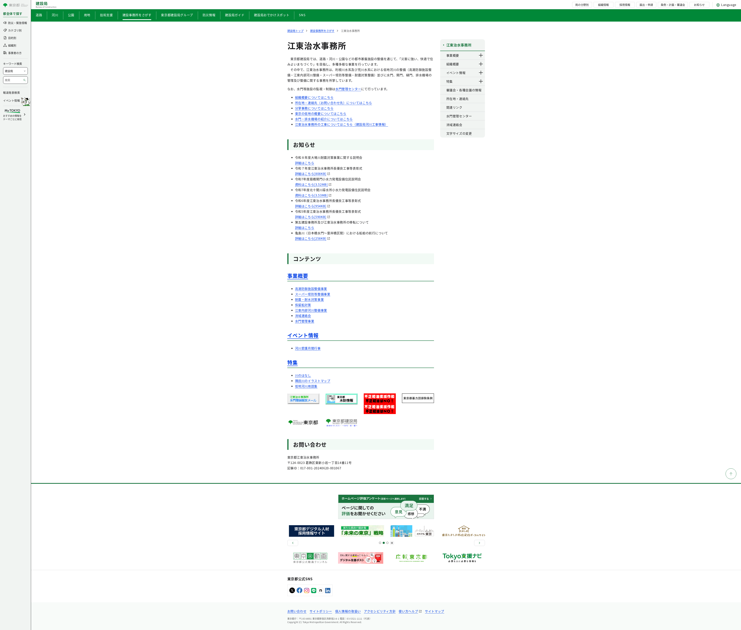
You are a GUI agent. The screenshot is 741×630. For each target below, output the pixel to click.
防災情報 (209, 15)
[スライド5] (384, 543)
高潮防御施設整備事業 (311, 288)
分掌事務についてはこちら (314, 108)
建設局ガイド (234, 15)
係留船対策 (303, 304)
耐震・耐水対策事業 (309, 299)
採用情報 (624, 5)
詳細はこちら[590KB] (310, 216)
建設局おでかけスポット (271, 15)
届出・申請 (646, 5)
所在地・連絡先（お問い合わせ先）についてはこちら (333, 102)
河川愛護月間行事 (308, 348)
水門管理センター (348, 89)
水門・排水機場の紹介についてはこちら (324, 119)
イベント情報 (303, 335)
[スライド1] (380, 543)
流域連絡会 (303, 315)
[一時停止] (392, 543)
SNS (302, 15)
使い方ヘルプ (408, 611)
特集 (292, 362)
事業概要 (297, 275)
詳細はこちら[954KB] (310, 206)
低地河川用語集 (306, 386)
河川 (55, 15)
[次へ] (479, 543)
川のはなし (303, 375)
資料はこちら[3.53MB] (311, 195)
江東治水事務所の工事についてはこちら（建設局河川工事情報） (341, 124)
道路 (39, 15)
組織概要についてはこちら (314, 97)
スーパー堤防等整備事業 (312, 294)
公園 (71, 15)
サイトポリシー (321, 611)
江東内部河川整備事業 (311, 310)
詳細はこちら (304, 162)
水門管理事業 (304, 321)
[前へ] (292, 543)
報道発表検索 (11, 92)
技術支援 (106, 15)
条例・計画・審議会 (673, 5)
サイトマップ (434, 611)
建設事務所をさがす (137, 15)
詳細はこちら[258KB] (310, 238)
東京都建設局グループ (177, 15)
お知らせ (699, 5)
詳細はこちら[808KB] (310, 173)
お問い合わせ (297, 611)
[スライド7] (387, 543)
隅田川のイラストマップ (312, 380)
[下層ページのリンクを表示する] (481, 55)
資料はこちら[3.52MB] (311, 184)
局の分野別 (582, 5)
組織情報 (603, 5)
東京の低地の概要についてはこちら (320, 113)
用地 (87, 15)
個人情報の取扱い (348, 611)
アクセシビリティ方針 (380, 611)
